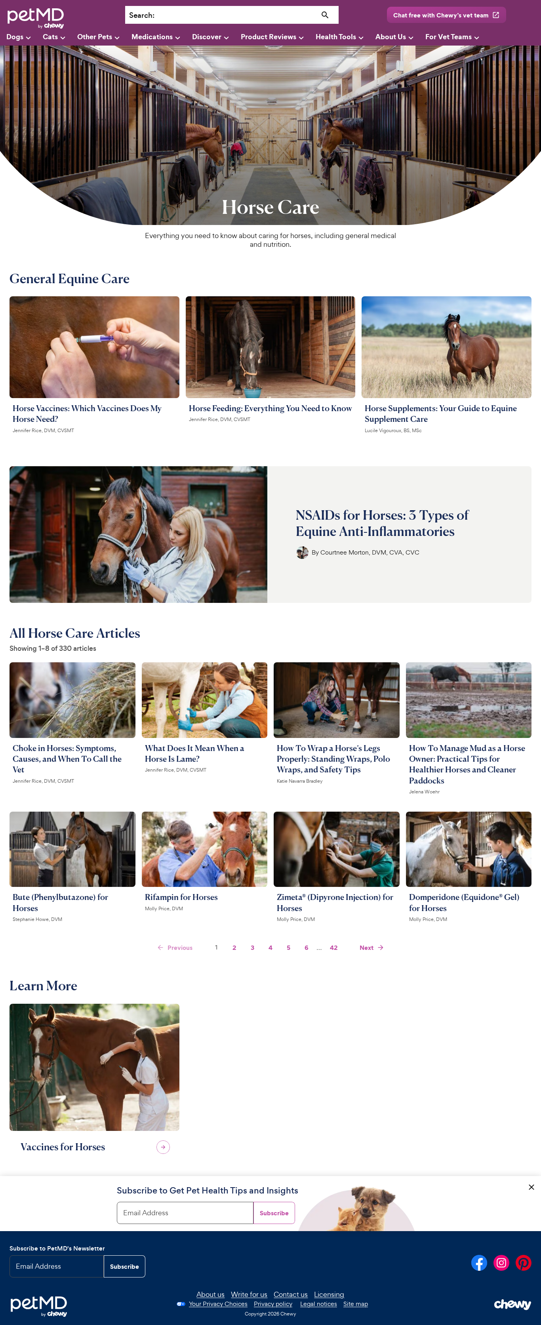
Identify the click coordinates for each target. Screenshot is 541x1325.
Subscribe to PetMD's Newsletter (57, 1248)
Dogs (14, 37)
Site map (355, 1304)
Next (366, 947)
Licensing (329, 1294)
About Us (390, 37)
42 (333, 947)
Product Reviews (268, 37)
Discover (206, 37)
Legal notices (318, 1304)
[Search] (325, 15)
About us (210, 1294)
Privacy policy (273, 1304)
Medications (152, 37)
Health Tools (336, 37)
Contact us (291, 1294)
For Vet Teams (448, 37)
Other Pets (94, 37)
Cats (50, 37)
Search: (141, 15)
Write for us (249, 1294)
